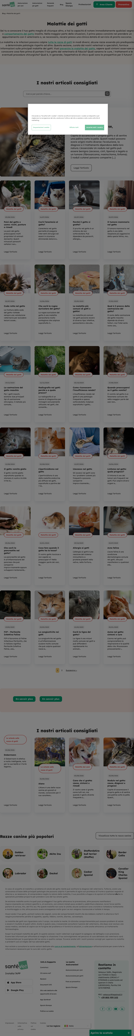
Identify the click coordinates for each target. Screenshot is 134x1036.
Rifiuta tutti (74, 127)
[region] (68, 119)
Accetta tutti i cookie (94, 127)
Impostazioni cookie (41, 127)
